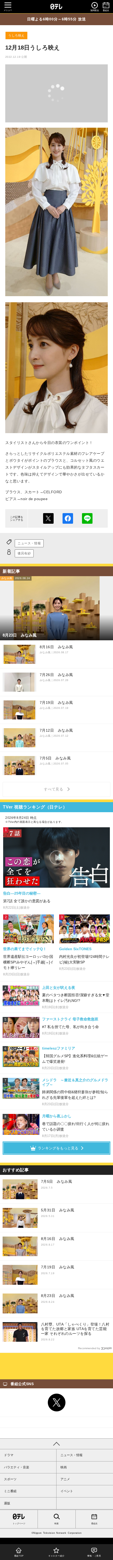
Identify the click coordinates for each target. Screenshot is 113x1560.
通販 (7, 1503)
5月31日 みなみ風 (57, 1210)
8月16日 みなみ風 (57, 1239)
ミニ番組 (10, 1491)
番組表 (94, 1523)
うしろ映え (16, 35)
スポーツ (10, 1479)
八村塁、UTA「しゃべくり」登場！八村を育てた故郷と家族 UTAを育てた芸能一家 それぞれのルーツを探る (75, 1329)
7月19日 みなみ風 (57, 1267)
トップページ (19, 1523)
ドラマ (8, 1455)
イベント (66, 1491)
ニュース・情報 (29, 543)
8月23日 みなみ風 (57, 1296)
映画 (63, 1467)
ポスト (48, 518)
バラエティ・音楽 (16, 1467)
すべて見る (54, 789)
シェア (68, 518)
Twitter (56, 1403)
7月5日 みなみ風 (56, 1181)
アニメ (65, 1479)
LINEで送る (87, 518)
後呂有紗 (24, 553)
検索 (56, 1523)
